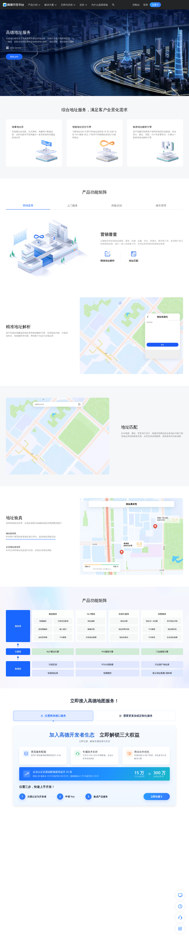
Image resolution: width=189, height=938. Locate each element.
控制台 (136, 4)
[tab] (53, 716)
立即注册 (155, 796)
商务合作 (14, 57)
